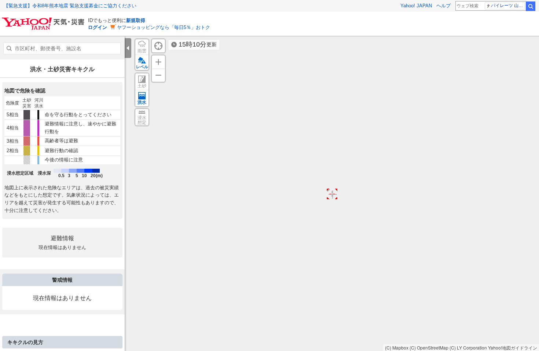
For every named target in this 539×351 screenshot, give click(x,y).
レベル (142, 67)
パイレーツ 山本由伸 (508, 5)
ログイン (97, 27)
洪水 (142, 102)
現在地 (158, 45)
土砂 (142, 85)
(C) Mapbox (396, 347)
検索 (530, 6)
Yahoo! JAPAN (416, 5)
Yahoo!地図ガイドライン (512, 347)
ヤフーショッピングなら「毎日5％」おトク (163, 27)
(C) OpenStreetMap (429, 347)
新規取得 (135, 20)
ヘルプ (443, 5)
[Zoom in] (158, 62)
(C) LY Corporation (468, 347)
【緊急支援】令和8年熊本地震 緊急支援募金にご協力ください (70, 5)
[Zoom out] (158, 75)
